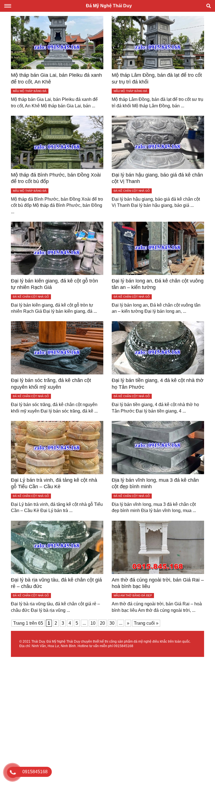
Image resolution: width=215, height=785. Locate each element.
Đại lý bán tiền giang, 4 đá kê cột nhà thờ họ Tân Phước (158, 384)
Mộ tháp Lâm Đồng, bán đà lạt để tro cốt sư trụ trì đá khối (157, 78)
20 (102, 623)
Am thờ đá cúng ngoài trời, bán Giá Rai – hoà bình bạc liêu (158, 583)
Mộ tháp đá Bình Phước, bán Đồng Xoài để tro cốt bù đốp (56, 178)
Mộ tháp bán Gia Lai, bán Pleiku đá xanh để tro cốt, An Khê (56, 78)
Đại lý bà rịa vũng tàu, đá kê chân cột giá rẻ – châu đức (56, 583)
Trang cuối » (146, 623)
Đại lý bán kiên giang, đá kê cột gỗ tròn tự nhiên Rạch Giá (54, 284)
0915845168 (123, 646)
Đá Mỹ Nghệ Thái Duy (109, 5)
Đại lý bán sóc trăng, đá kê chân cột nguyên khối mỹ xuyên (51, 384)
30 (111, 623)
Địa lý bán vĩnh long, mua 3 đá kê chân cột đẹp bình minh (155, 483)
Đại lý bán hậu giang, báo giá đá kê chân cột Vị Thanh (157, 178)
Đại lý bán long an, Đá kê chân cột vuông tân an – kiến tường (158, 284)
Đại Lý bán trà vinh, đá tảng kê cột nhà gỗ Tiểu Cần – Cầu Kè (54, 483)
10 (92, 623)
